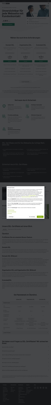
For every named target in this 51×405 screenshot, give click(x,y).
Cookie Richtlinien (32, 195)
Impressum (10, 213)
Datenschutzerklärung (26, 196)
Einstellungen (11, 216)
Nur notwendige (32, 216)
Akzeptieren (40, 216)
